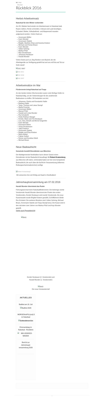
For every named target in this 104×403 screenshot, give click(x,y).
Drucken (20, 5)
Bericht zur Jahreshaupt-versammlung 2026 (26, 345)
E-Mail (19, 2)
